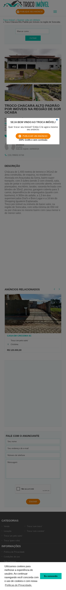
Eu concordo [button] (51, 576)
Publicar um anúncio (35, 136)
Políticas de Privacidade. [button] (18, 585)
